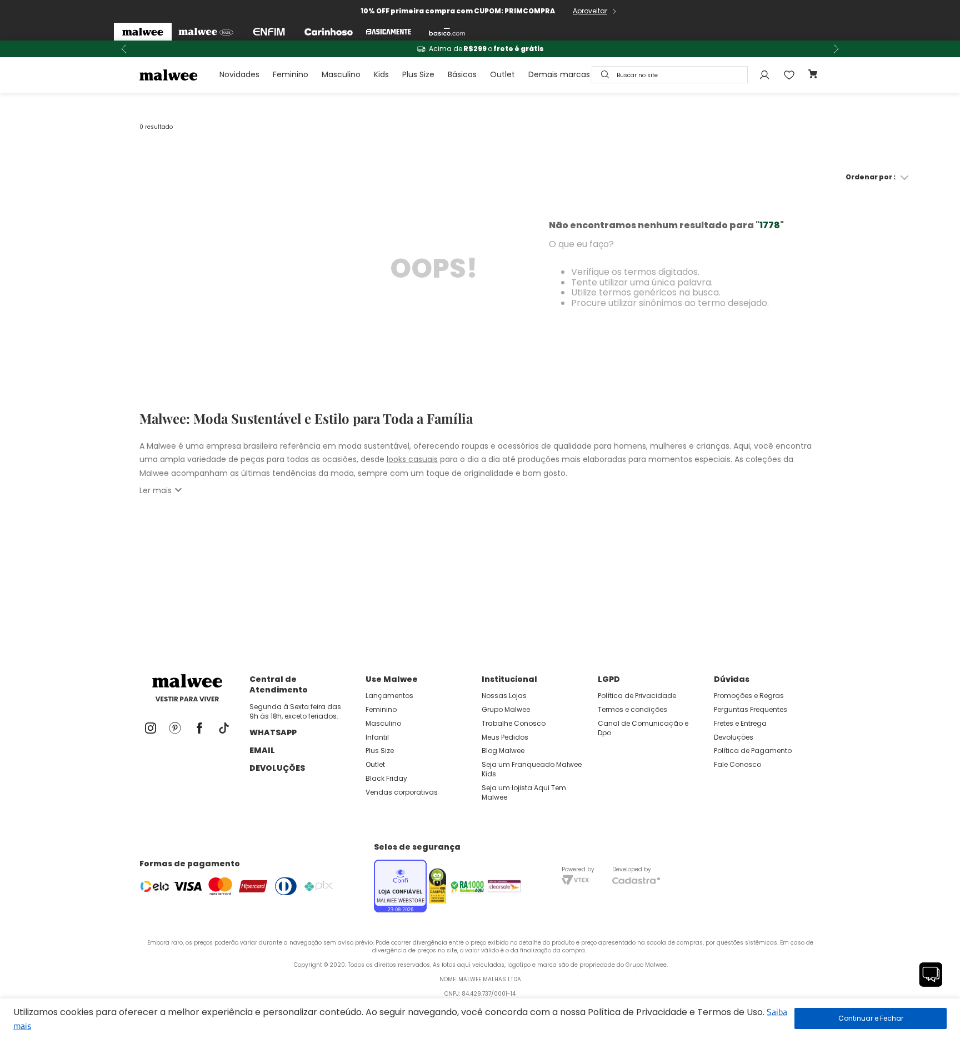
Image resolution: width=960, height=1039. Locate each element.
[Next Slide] (836, 49)
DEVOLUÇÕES (277, 768)
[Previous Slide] (124, 49)
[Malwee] (143, 32)
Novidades (239, 74)
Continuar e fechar (870, 1018)
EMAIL (262, 750)
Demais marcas (559, 74)
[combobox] (670, 74)
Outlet (502, 74)
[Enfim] (269, 32)
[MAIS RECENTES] (586, 177)
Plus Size (418, 74)
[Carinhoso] (328, 32)
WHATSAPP (273, 732)
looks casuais (412, 459)
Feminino (290, 74)
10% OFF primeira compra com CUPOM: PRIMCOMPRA (458, 11)
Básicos (462, 74)
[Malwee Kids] (206, 32)
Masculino (341, 74)
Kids (381, 74)
